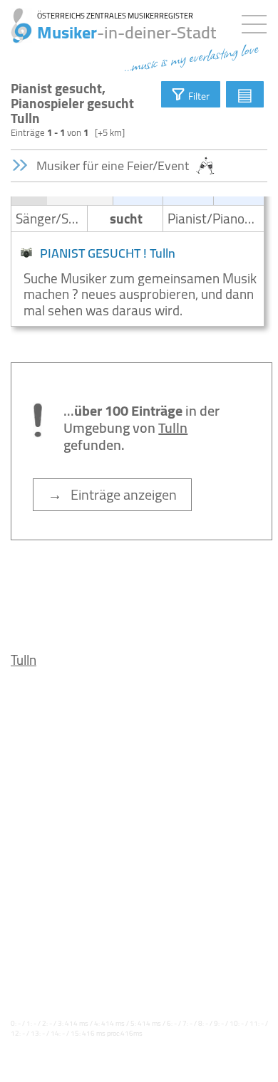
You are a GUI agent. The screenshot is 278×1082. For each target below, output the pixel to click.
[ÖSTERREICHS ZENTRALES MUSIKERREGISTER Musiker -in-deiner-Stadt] (16, 18)
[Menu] (257, 21)
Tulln (23, 660)
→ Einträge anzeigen (112, 494)
